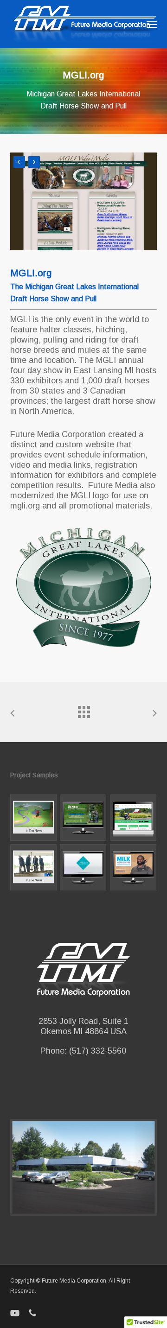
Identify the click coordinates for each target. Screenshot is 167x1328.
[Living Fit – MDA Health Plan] (83, 867)
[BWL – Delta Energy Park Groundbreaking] (33, 867)
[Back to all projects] (83, 709)
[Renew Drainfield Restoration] (83, 817)
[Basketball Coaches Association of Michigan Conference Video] (133, 867)
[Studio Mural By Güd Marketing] (33, 817)
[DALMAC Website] (133, 817)
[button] (152, 24)
